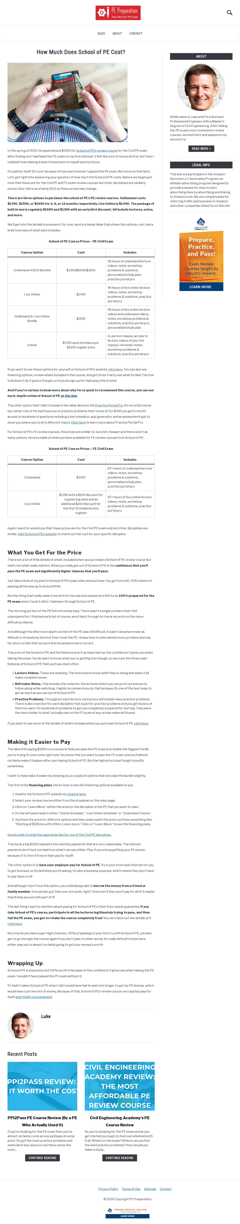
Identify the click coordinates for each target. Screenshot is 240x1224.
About (117, 33)
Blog (101, 33)
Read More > (201, 148)
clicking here (76, 794)
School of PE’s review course (96, 150)
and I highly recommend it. (33, 997)
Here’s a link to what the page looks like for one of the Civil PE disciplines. (59, 835)
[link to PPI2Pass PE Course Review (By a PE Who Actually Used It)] (42, 1086)
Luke (46, 1016)
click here (115, 369)
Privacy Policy (108, 1189)
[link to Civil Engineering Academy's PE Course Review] (119, 1086)
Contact (135, 33)
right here (15, 924)
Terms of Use (131, 1189)
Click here (78, 422)
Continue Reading (42, 1158)
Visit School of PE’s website (37, 534)
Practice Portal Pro (109, 405)
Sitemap (150, 1189)
